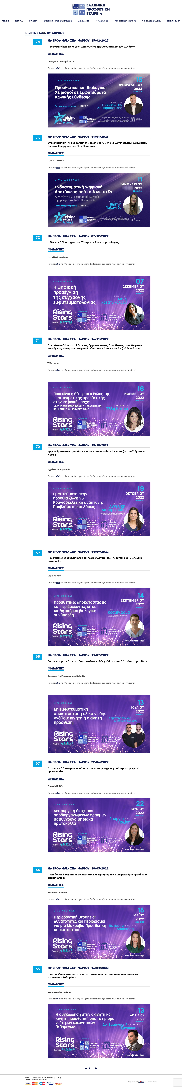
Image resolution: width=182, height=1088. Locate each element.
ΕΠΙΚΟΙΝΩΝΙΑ (173, 21)
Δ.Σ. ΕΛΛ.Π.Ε (83, 21)
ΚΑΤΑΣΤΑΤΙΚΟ (102, 21)
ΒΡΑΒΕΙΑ (33, 21)
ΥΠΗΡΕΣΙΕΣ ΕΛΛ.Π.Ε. (151, 21)
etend (141, 1082)
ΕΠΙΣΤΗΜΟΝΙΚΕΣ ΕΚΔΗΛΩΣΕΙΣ (58, 21)
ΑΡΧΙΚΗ (5, 21)
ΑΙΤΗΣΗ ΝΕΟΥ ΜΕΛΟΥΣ (125, 21)
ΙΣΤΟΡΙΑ (19, 21)
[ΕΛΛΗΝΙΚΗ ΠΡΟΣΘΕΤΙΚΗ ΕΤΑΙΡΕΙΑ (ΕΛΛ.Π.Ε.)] (91, 15)
